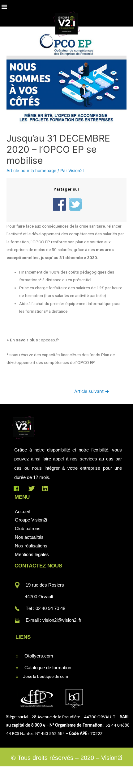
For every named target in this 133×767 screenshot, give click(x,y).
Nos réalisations (31, 545)
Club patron (26, 528)
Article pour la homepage (31, 170)
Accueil (22, 511)
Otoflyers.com (38, 655)
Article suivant (91, 391)
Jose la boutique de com (43, 676)
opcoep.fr (50, 339)
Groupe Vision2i (31, 519)
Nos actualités (29, 537)
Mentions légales (32, 554)
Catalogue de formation (47, 667)
